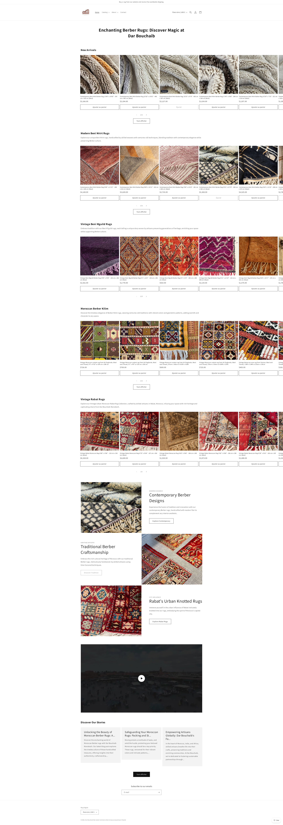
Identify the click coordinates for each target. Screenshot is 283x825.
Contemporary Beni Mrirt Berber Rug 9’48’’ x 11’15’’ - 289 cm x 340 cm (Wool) (98, 188)
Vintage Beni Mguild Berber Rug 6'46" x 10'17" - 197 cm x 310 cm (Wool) (257, 279)
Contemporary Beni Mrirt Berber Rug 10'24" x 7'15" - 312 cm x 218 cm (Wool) (258, 97)
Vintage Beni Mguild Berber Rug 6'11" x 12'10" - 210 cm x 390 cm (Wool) (217, 279)
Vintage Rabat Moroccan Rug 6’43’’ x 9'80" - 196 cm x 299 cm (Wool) (217, 454)
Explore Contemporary (161, 521)
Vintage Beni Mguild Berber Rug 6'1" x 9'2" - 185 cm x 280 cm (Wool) (178, 279)
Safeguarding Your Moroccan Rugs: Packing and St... (141, 733)
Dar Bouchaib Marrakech (92, 820)
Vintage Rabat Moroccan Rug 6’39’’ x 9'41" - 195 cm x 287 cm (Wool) (257, 454)
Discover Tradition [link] (91, 573)
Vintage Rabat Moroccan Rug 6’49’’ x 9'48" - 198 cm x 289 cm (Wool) (178, 454)
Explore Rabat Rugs (160, 621)
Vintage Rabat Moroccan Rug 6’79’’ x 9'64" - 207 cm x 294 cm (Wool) (138, 454)
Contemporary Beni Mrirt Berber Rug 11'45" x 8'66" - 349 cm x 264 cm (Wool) (218, 97)
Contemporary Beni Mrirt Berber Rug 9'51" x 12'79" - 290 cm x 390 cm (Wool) (218, 188)
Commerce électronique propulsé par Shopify (113, 820)
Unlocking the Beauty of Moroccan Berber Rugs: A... (99, 733)
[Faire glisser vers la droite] (146, 114)
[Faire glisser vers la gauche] (136, 114)
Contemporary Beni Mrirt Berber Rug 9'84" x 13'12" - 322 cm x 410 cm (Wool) (139, 188)
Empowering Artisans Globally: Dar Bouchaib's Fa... (180, 735)
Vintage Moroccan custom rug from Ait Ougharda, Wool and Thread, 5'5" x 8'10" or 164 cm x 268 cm (98, 363)
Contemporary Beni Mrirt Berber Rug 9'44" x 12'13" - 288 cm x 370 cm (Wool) (258, 188)
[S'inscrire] (158, 792)
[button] (105, 12)
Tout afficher (142, 121)
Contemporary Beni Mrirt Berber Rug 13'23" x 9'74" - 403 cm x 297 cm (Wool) (179, 97)
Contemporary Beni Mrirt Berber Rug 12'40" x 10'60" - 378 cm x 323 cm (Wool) (98, 97)
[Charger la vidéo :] (141, 678)
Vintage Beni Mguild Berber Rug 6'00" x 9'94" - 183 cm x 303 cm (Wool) (99, 279)
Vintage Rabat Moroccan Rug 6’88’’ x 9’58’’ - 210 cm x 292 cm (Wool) (99, 454)
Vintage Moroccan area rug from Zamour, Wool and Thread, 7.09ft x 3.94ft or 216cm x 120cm (255, 363)
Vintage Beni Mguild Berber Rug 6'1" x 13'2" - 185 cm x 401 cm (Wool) (139, 279)
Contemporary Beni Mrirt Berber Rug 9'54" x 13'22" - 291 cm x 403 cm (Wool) (179, 188)
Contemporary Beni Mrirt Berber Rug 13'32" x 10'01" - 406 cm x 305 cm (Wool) (138, 97)
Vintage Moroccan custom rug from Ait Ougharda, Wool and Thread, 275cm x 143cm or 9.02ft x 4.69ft (178, 363)
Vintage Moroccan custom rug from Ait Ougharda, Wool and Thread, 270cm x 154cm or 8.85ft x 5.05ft (217, 363)
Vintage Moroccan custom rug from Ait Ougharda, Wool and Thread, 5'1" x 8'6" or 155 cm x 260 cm (138, 363)
